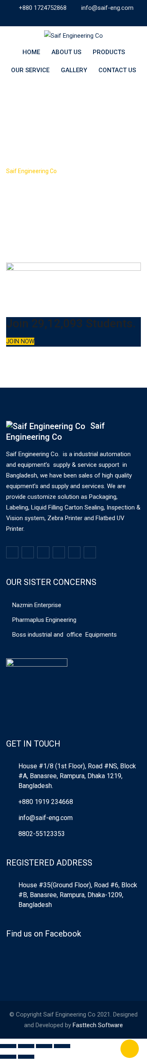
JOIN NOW (20, 341)
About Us (66, 52)
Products (109, 52)
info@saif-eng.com (107, 7)
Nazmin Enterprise (36, 605)
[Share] (26, 1046)
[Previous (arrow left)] (8, 1057)
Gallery (74, 70)
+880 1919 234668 (45, 802)
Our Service (30, 70)
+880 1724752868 (43, 7)
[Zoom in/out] (62, 1046)
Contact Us (117, 70)
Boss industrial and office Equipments (64, 634)
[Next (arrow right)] (26, 1057)
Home (31, 52)
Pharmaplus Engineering (44, 620)
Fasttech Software (98, 1025)
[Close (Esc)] (8, 1046)
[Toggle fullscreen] (44, 1046)
